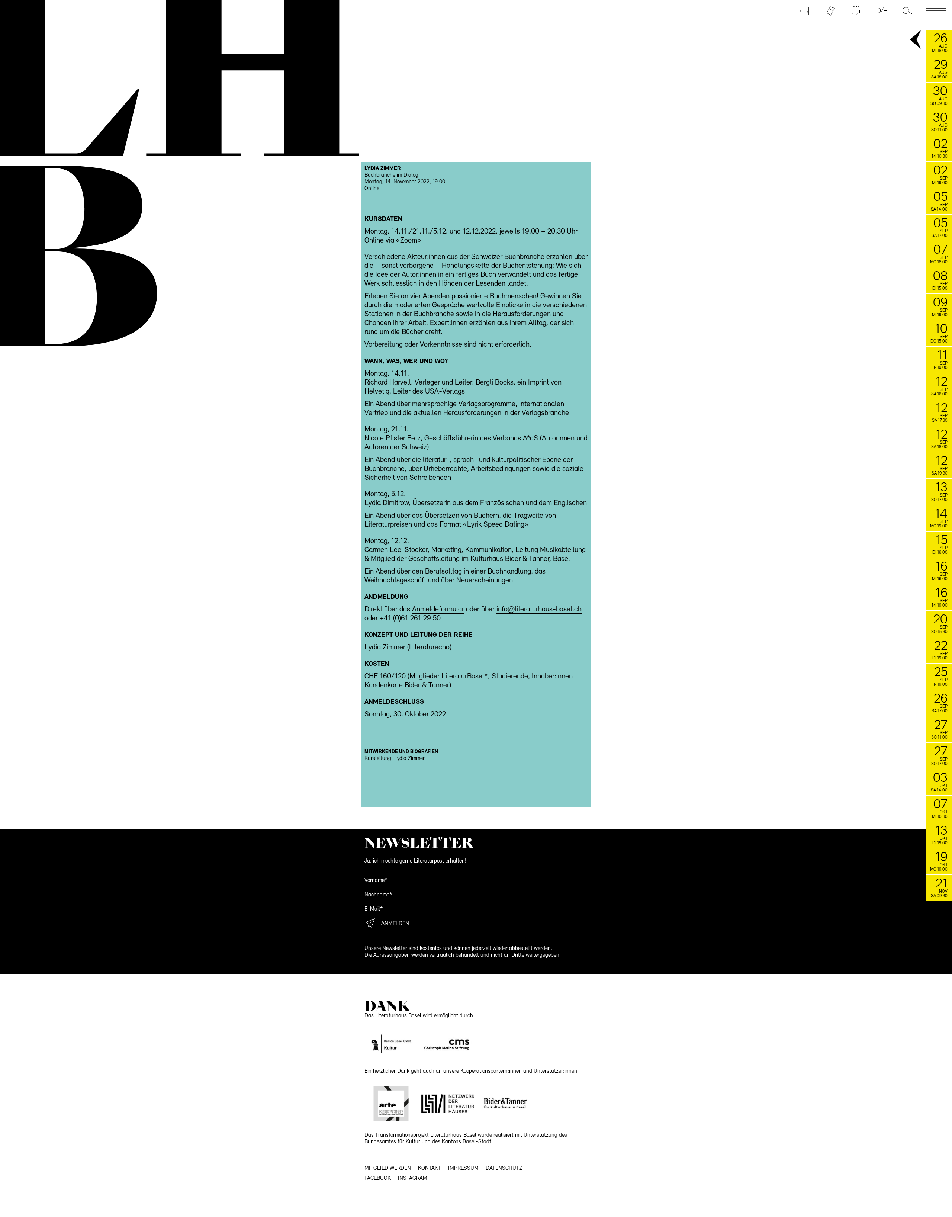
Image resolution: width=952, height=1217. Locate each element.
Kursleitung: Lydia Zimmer (394, 758)
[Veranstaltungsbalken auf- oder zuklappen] (916, 40)
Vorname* (375, 880)
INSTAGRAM (412, 1178)
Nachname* (378, 895)
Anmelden (395, 924)
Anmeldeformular (438, 609)
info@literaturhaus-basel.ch (539, 609)
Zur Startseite (171, 76)
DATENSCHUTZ (504, 1168)
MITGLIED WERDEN (387, 1168)
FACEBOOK (377, 1178)
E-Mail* (373, 909)
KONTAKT (429, 1168)
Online (371, 189)
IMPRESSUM (463, 1168)
